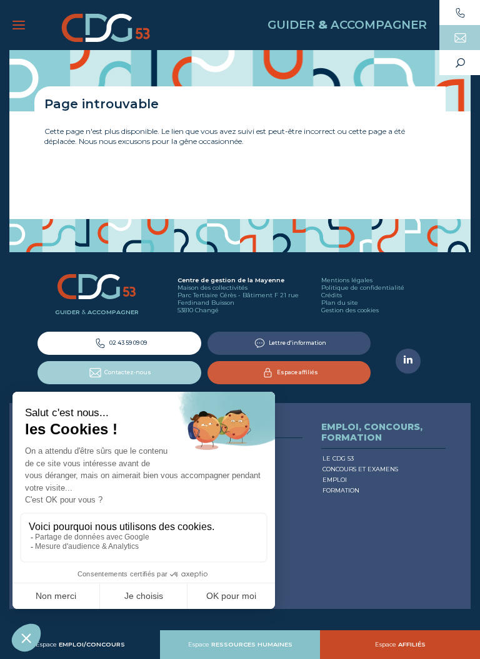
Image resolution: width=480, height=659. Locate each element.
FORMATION (340, 490)
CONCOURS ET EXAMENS (360, 469)
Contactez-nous (127, 372)
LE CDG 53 (338, 458)
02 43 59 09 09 (127, 342)
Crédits (331, 295)
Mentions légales (346, 280)
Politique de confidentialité (362, 287)
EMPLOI (334, 479)
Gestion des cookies (350, 310)
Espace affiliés (297, 372)
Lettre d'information (297, 342)
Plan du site (339, 302)
